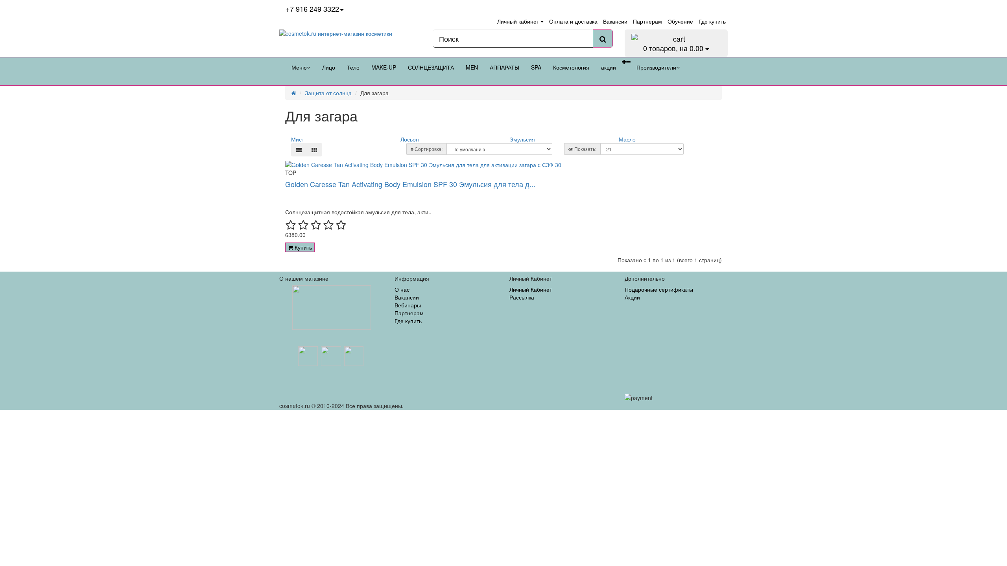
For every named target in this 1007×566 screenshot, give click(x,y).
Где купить (408, 321)
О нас (402, 289)
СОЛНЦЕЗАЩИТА (431, 67)
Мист (297, 139)
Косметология (571, 67)
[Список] (299, 149)
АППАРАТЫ (504, 67)
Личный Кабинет (530, 289)
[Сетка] (314, 149)
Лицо (328, 67)
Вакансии (407, 297)
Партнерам (409, 313)
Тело (353, 67)
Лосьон (409, 139)
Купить (302, 247)
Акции (632, 297)
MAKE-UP (383, 67)
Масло (627, 139)
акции (608, 67)
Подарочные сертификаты (659, 289)
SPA (536, 67)
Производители (656, 67)
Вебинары (408, 305)
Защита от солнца (328, 93)
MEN (472, 67)
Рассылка (521, 297)
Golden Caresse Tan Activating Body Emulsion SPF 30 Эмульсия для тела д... (410, 184)
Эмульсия (522, 139)
